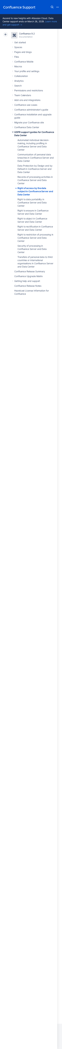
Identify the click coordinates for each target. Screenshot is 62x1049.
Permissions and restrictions (28, 90)
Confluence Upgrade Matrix (28, 276)
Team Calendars (22, 95)
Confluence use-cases (25, 104)
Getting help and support (27, 281)
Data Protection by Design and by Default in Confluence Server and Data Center (34, 168)
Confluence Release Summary (29, 271)
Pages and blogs (23, 52)
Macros (18, 66)
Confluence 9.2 (27, 33)
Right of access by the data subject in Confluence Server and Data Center (35, 191)
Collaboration (21, 76)
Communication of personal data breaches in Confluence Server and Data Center (35, 157)
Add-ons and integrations (27, 100)
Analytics (19, 80)
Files (16, 56)
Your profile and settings (26, 71)
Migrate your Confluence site (29, 122)
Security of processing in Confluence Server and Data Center (32, 249)
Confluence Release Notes (27, 285)
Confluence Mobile (23, 61)
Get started (20, 42)
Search (52, 7)
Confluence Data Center (26, 127)
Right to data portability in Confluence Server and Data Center (32, 202)
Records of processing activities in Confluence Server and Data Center (35, 180)
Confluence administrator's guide (31, 109)
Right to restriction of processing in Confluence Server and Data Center (35, 237)
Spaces (18, 47)
